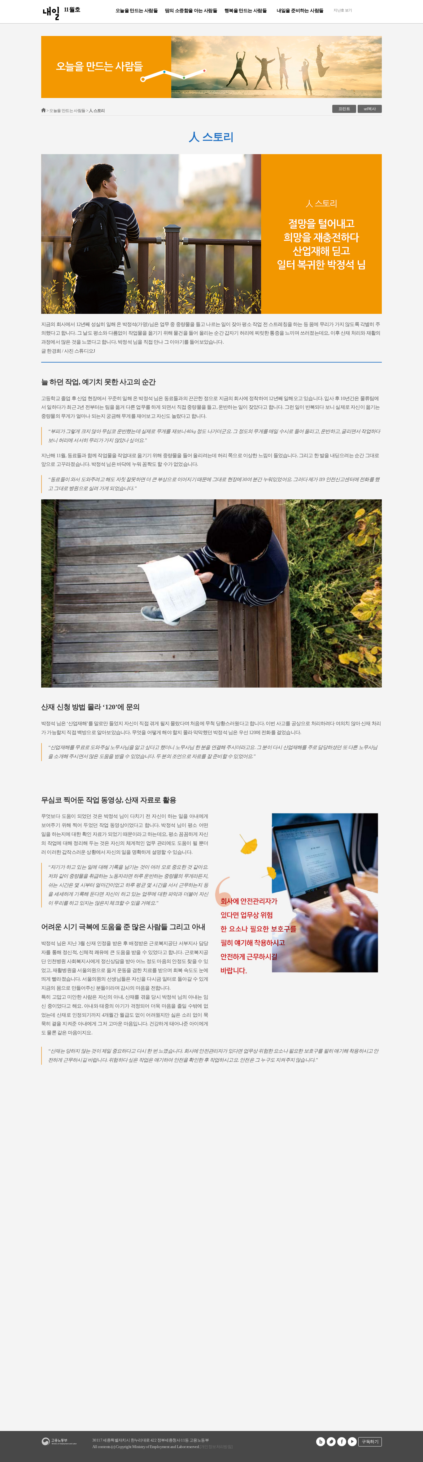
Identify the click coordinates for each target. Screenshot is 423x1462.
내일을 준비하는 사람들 (300, 10)
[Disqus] (211, 1166)
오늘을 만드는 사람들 (137, 10)
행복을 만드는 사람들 (246, 10)
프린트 (344, 108)
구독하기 (370, 1441)
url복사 (370, 108)
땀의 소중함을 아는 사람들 (191, 10)
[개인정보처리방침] (216, 1446)
